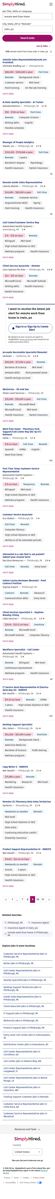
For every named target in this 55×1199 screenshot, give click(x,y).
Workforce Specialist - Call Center (21, 649)
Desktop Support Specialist (17, 724)
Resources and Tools (25, 1129)
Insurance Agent (40, 922)
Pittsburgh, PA (15, 922)
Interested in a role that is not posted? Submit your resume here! (24, 555)
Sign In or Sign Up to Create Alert (32, 328)
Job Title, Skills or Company (17, 11)
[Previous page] (6, 899)
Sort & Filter (42, 46)
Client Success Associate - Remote (21, 265)
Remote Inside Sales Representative (22, 182)
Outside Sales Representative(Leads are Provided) (25, 61)
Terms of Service (26, 339)
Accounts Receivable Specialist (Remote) (25, 352)
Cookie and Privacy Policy (18, 342)
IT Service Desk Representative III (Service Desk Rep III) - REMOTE (25, 688)
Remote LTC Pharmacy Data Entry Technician (27, 801)
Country (17, 1145)
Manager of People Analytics (18, 142)
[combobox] (27, 16)
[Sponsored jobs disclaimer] (51, 51)
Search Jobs (27, 38)
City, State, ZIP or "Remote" (16, 24)
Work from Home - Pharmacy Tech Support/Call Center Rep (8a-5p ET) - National (22, 432)
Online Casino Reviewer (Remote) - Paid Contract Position (24, 582)
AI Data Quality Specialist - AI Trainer (23, 102)
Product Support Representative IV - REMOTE (27, 849)
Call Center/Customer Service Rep (21, 222)
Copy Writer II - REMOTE (15, 766)
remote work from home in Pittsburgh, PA (28, 934)
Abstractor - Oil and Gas (16, 389)
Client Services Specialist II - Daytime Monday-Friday (23, 613)
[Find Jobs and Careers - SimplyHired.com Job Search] (13, 4)
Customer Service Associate (18, 514)
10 (37, 899)
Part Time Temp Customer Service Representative (21, 470)
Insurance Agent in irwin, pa (23, 928)
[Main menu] (51, 4)
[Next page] (48, 899)
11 (43, 899)
